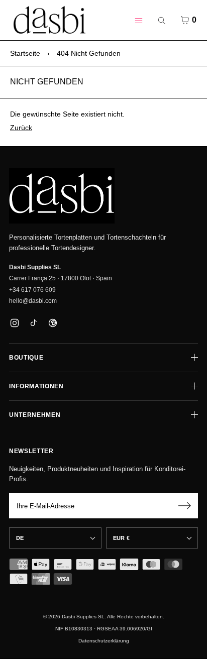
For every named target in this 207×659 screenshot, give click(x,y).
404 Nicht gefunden (89, 53)
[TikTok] (33, 322)
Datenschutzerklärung (103, 640)
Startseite (25, 53)
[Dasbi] (62, 196)
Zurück (21, 128)
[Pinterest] (52, 322)
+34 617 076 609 (32, 289)
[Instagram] (14, 322)
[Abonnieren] (184, 505)
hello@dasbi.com (33, 300)
